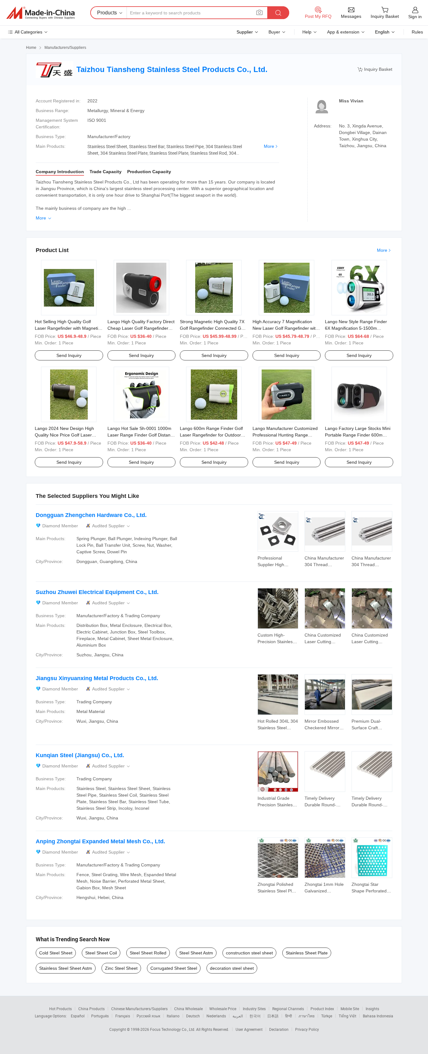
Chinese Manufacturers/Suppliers (139, 1008)
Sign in (415, 16)
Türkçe (326, 1015)
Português (100, 1015)
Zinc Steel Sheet (121, 968)
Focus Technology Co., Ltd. (173, 1029)
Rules (417, 31)
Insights (372, 1008)
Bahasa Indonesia (378, 1015)
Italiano (173, 1015)
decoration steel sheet (232, 968)
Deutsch (193, 1015)
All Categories (28, 31)
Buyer (274, 31)
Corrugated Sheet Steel (173, 968)
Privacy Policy (307, 1029)
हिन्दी (288, 1015)
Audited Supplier (111, 526)
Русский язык (148, 1015)
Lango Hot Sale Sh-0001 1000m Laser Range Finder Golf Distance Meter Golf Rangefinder (141, 435)
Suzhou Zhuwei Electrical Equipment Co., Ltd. (97, 592)
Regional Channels (288, 1008)
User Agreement (249, 1029)
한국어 (255, 1015)
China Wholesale (188, 1008)
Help (306, 31)
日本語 (273, 1015)
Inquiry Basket (375, 69)
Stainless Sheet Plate (307, 952)
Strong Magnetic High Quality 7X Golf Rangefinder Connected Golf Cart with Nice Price (213, 328)
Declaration (279, 1029)
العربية (237, 1015)
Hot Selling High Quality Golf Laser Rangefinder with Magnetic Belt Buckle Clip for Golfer (67, 328)
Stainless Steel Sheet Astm (65, 968)
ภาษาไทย (307, 1015)
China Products (91, 1008)
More (269, 146)
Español (78, 1015)
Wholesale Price (222, 1008)
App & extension (343, 31)
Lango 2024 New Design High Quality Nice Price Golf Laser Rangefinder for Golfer (64, 435)
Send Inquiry (68, 355)
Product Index (322, 1008)
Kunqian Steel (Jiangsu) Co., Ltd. (80, 755)
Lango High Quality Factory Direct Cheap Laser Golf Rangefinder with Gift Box (141, 328)
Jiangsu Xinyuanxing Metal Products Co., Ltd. (97, 678)
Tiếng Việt (347, 1015)
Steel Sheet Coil (101, 952)
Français (122, 1015)
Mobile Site (350, 1008)
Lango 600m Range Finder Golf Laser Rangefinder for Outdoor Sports (211, 435)
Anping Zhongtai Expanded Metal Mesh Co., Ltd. (100, 841)
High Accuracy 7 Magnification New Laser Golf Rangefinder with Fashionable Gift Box (285, 328)
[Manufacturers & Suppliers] (40, 12)
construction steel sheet (249, 952)
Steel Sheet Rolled (148, 952)
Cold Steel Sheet (55, 952)
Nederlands (216, 1015)
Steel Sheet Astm (196, 952)
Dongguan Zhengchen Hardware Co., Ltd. (91, 515)
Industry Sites (254, 1008)
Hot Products (60, 1008)
